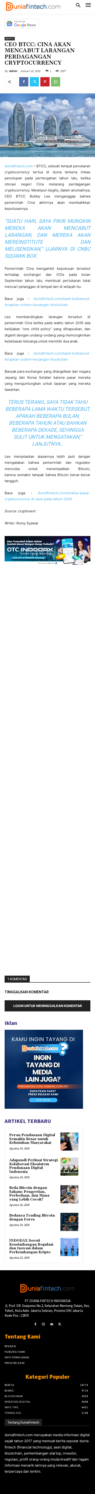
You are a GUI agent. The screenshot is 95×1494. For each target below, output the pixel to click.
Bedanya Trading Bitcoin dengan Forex (32, 1217)
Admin (13, 71)
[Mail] (51, 1324)
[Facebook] (23, 81)
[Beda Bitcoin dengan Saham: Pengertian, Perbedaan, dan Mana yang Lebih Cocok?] (69, 1194)
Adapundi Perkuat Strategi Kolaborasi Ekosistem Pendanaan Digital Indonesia (33, 1166)
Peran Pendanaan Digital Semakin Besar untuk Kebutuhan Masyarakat (32, 1139)
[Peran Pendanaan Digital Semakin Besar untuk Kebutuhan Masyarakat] (69, 1141)
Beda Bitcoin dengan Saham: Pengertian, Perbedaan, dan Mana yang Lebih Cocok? (29, 1194)
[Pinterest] (45, 81)
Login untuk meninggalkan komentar (47, 1006)
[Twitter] (34, 81)
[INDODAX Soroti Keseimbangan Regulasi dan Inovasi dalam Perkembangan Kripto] (69, 1247)
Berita (10, 38)
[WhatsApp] (55, 81)
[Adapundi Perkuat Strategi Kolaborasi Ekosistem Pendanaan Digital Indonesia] (69, 1167)
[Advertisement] (47, 770)
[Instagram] (43, 1324)
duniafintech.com (19, 166)
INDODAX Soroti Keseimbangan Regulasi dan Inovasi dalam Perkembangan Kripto (31, 1246)
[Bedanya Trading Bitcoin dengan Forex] (69, 1222)
